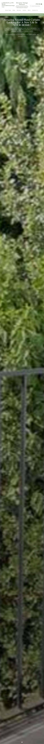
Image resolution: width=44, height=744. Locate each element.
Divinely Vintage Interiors (22, 3)
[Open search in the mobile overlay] (36, 6)
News (29, 10)
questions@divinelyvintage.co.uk (8, 6)
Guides (24, 10)
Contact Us (35, 10)
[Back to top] (43, 743)
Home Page (8, 10)
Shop (14, 10)
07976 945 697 (6, 3)
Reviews (19, 10)
